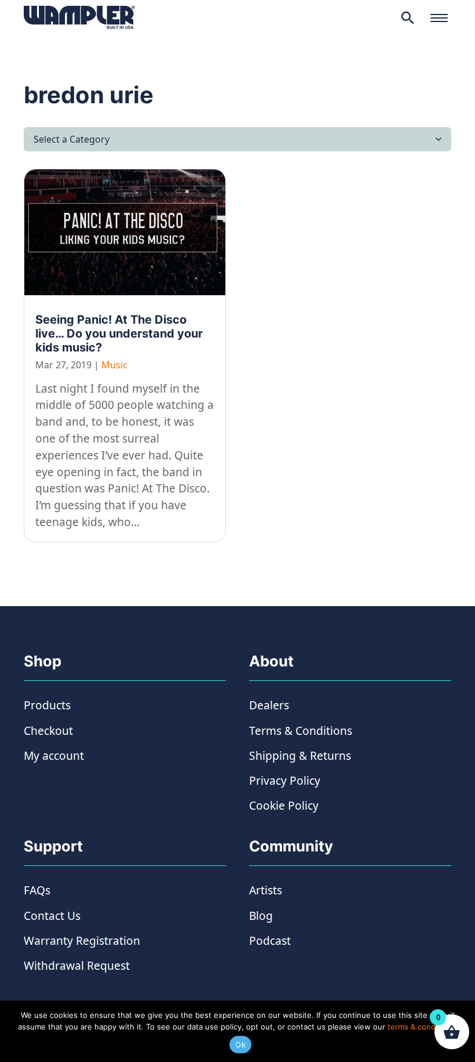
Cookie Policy (284, 805)
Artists (265, 890)
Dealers (269, 705)
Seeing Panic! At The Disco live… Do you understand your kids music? (119, 333)
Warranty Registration (82, 940)
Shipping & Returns (300, 755)
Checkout (48, 730)
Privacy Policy (284, 780)
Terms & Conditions (300, 730)
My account (54, 755)
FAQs (37, 890)
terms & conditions (421, 1026)
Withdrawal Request (77, 965)
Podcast (270, 940)
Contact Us (52, 915)
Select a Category (71, 139)
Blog (261, 915)
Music (114, 364)
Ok (240, 1044)
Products (47, 705)
